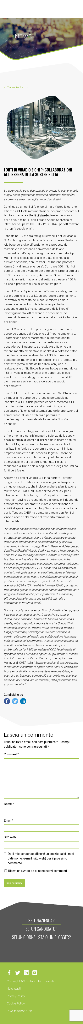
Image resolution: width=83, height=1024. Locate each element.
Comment (11, 754)
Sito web (10, 837)
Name (9, 804)
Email (8, 820)
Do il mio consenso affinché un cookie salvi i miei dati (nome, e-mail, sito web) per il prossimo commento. (41, 858)
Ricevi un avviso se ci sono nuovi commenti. (37, 871)
